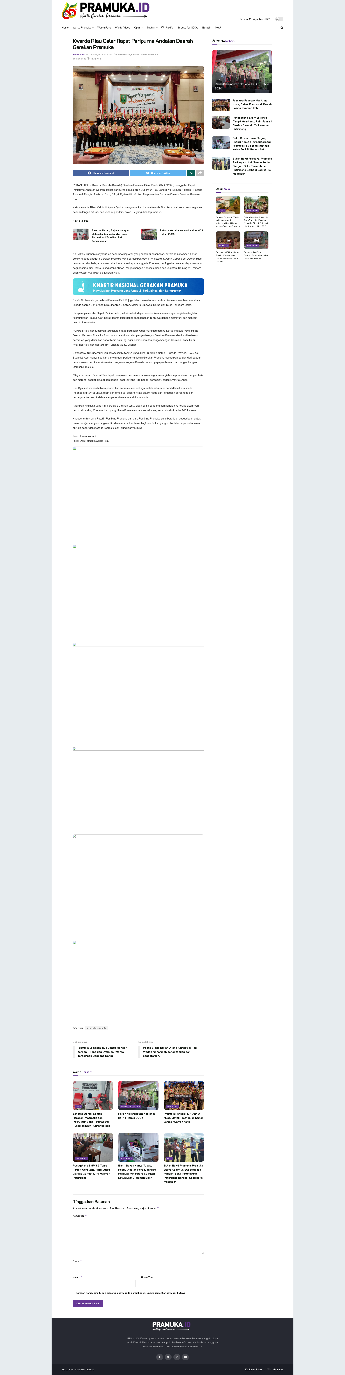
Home (65, 27)
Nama (77, 1261)
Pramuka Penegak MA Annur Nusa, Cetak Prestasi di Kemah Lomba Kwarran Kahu (184, 1117)
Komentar (80, 1215)
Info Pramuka (122, 54)
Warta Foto (104, 27)
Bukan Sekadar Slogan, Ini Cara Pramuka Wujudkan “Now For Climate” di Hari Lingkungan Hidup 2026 (256, 221)
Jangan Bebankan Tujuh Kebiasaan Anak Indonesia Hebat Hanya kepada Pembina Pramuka (228, 221)
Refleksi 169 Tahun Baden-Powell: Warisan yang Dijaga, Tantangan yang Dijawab (228, 256)
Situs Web (147, 1277)
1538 (93, 58)
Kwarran (172, 1106)
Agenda (223, 245)
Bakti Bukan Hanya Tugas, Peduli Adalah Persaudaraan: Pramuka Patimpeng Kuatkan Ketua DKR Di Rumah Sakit (137, 1171)
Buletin (206, 27)
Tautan (151, 27)
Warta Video (122, 27)
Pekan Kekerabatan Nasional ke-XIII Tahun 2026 (136, 1115)
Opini (137, 27)
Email (77, 1277)
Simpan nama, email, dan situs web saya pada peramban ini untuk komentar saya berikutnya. (131, 1293)
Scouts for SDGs (187, 27)
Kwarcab (252, 210)
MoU (218, 27)
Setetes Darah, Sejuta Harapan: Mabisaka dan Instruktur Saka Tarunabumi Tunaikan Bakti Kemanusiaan (111, 236)
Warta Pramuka (82, 27)
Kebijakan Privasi (254, 1369)
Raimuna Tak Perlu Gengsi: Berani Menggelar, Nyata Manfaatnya (256, 255)
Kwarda (135, 54)
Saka (78, 1106)
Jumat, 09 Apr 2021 (101, 54)
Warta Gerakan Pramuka (82, 1369)
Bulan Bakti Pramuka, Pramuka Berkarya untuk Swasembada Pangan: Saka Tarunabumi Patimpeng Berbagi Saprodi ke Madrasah (183, 1173)
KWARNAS (79, 54)
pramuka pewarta (97, 1027)
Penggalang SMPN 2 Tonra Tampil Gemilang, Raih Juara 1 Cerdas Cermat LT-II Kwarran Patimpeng (92, 1171)
